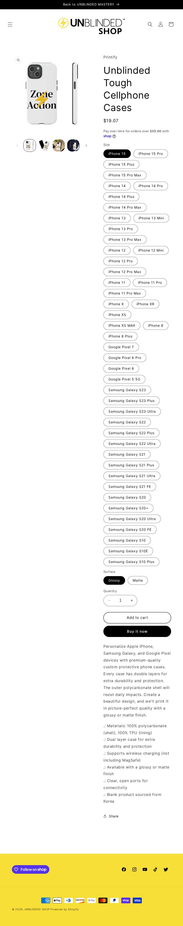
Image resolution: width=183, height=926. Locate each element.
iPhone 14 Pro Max (125, 207)
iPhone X (116, 304)
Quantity (110, 591)
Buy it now (137, 631)
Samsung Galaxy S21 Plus (131, 465)
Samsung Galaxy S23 (127, 390)
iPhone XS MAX (121, 325)
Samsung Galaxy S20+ (128, 508)
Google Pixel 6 (121, 368)
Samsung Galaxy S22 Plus (131, 433)
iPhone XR (145, 304)
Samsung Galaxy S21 (127, 454)
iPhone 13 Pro (120, 229)
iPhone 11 (116, 282)
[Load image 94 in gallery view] (59, 145)
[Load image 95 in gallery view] (73, 145)
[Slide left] (17, 145)
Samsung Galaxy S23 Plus (131, 401)
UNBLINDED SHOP (37, 909)
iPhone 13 (117, 218)
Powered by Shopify (65, 909)
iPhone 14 (117, 186)
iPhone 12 (117, 250)
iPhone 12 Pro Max (124, 272)
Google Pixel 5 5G (124, 379)
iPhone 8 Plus (120, 336)
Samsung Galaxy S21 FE (129, 486)
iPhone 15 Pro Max (125, 175)
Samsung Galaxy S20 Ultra (132, 519)
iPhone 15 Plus (121, 164)
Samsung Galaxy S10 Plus (131, 562)
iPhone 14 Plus (121, 197)
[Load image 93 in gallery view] (44, 145)
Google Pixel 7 (121, 347)
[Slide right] (86, 145)
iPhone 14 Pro (150, 186)
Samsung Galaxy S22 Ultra (132, 444)
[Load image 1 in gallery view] (30, 145)
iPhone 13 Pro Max (125, 239)
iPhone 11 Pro (150, 282)
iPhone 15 (117, 154)
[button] (10, 24)
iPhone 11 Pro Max (124, 293)
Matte (138, 580)
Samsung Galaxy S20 (127, 497)
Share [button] (114, 816)
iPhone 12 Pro (120, 261)
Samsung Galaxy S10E (128, 551)
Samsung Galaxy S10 (127, 540)
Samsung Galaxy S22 (127, 422)
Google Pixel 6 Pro (124, 358)
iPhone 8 (155, 325)
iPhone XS (117, 315)
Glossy (114, 580)
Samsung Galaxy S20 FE (130, 529)
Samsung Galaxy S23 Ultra (132, 411)
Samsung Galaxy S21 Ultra (131, 476)
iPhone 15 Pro (150, 154)
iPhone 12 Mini (151, 250)
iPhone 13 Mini (151, 218)
